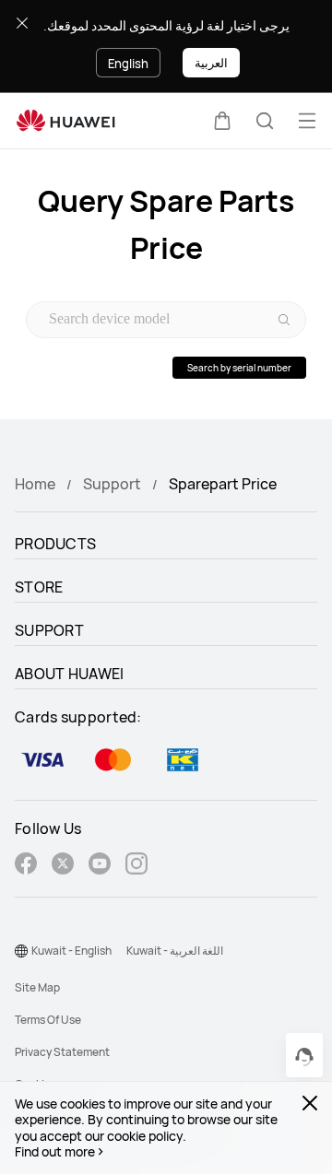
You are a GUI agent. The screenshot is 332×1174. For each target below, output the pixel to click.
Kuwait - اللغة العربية (174, 950)
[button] (222, 121)
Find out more (55, 1152)
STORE (39, 587)
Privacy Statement (62, 1052)
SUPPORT (49, 630)
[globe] (21, 951)
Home (35, 484)
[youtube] (100, 866)
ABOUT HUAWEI (70, 673)
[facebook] (26, 866)
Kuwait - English (71, 950)
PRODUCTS (55, 543)
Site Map (37, 987)
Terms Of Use (48, 1019)
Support (112, 484)
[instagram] (136, 866)
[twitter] (63, 866)
